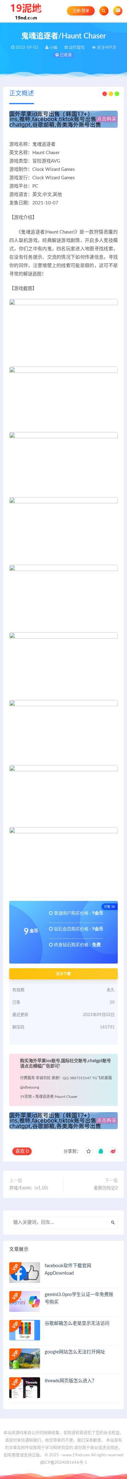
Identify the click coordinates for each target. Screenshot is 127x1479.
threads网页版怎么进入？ (70, 1381)
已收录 (65, 55)
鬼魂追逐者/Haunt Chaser (56, 1096)
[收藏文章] (88, 1151)
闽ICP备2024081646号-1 (63, 1463)
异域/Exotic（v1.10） (30, 1188)
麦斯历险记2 (106, 1188)
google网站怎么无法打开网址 (75, 1352)
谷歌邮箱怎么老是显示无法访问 (77, 1323)
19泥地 (26, 1096)
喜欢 (22, 1151)
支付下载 (63, 974)
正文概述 (21, 94)
